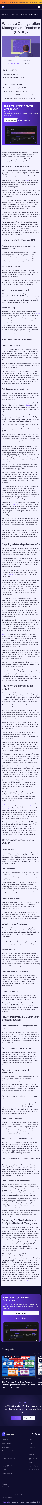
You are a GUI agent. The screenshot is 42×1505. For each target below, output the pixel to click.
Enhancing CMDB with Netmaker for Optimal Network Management (19, 99)
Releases (31, 1462)
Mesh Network (6, 1447)
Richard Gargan (13, 63)
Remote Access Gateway (10, 1451)
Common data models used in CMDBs (15, 91)
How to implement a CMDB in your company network (19, 94)
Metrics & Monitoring (8, 1466)
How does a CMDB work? (11, 74)
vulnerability (15, 504)
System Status (33, 1466)
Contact (31, 1455)
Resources (4, 14)
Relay (3, 1455)
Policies (4, 1484)
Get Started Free (10, 120)
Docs (30, 1451)
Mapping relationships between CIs (14, 84)
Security (4, 634)
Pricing (31, 1443)
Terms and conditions (9, 1487)
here (27, 1280)
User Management (8, 1473)
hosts (28, 405)
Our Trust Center (34, 1470)
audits (38, 313)
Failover (4, 1470)
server (27, 180)
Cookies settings (7, 1497)
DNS (3, 1462)
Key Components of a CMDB (12, 81)
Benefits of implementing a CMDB (13, 77)
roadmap (11, 574)
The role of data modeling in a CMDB (14, 88)
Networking (14, 14)
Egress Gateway (7, 1443)
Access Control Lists (8, 1458)
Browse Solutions (24, 120)
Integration (5, 804)
